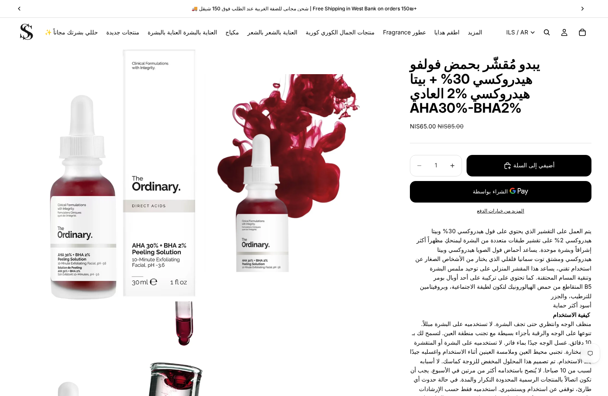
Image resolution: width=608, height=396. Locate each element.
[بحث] (547, 32)
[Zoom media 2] (297, 173)
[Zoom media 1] (110, 173)
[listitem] (475, 32)
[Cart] (582, 32)
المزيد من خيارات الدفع (500, 211)
